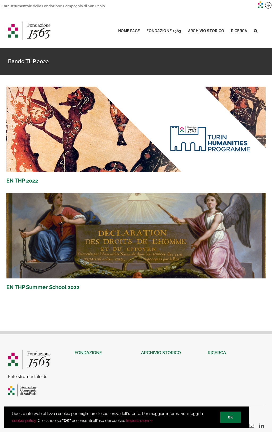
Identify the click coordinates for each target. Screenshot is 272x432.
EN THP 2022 (22, 180)
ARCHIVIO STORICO (161, 352)
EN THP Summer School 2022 (42, 287)
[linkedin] (261, 425)
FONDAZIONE (88, 352)
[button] (255, 30)
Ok (230, 417)
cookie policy (24, 420)
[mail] (251, 425)
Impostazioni (138, 420)
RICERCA (217, 352)
